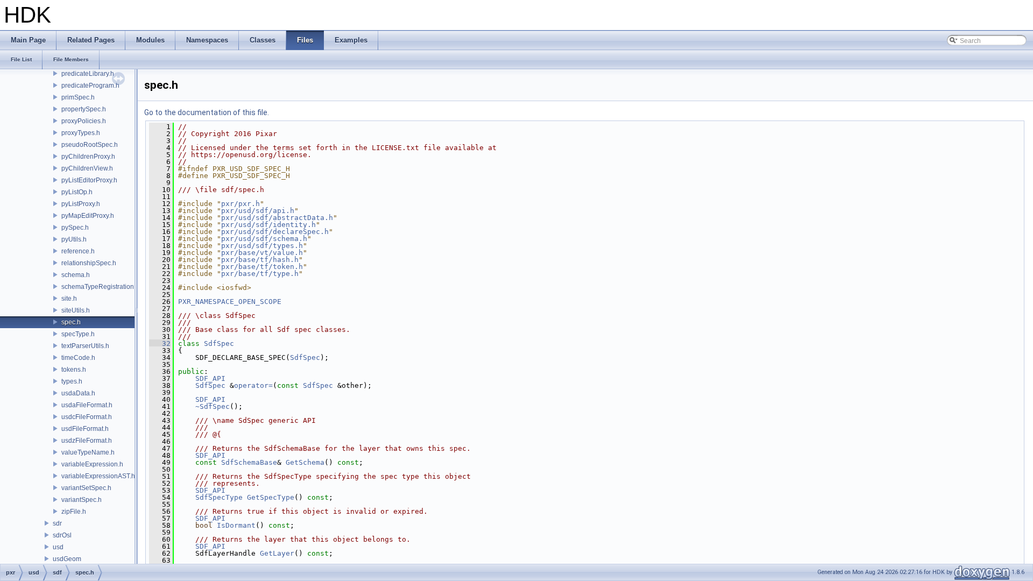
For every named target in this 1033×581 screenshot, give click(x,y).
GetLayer (277, 553)
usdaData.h (78, 393)
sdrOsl (62, 535)
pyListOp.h (77, 192)
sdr (57, 523)
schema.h (75, 275)
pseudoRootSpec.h (89, 144)
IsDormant (236, 525)
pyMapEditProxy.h (87, 215)
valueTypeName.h (88, 452)
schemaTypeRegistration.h (100, 286)
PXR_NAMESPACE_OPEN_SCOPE (229, 301)
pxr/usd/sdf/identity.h (268, 225)
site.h (69, 298)
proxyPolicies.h (83, 121)
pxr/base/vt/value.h (262, 253)
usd (58, 547)
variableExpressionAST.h (98, 476)
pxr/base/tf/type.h (260, 274)
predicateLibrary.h (87, 73)
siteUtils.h (75, 310)
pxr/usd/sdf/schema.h (264, 239)
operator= (253, 385)
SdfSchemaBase (249, 462)
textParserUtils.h (85, 346)
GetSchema (305, 462)
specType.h (78, 334)
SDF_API (210, 378)
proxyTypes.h (80, 133)
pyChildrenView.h (87, 168)
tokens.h (73, 369)
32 (160, 343)
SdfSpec (219, 343)
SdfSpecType (219, 497)
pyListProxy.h (80, 204)
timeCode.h (78, 358)
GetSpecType (270, 497)
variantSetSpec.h (86, 488)
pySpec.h (75, 227)
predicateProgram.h (90, 85)
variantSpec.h (81, 500)
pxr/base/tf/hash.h (260, 260)
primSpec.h (78, 97)
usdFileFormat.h (85, 429)
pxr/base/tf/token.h (262, 267)
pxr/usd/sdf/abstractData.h (277, 218)
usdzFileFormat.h (86, 440)
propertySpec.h (83, 109)
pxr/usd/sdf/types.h (262, 246)
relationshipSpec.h (88, 263)
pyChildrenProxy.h (88, 156)
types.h (71, 381)
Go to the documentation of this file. (206, 112)
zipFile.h (73, 511)
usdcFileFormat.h (86, 417)
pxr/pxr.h (240, 204)
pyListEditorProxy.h (89, 180)
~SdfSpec (212, 406)
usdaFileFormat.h (86, 405)
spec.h (71, 322)
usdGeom (67, 559)
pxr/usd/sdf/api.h (257, 211)
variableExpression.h (92, 464)
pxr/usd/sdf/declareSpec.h (275, 232)
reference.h (78, 251)
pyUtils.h (74, 239)
